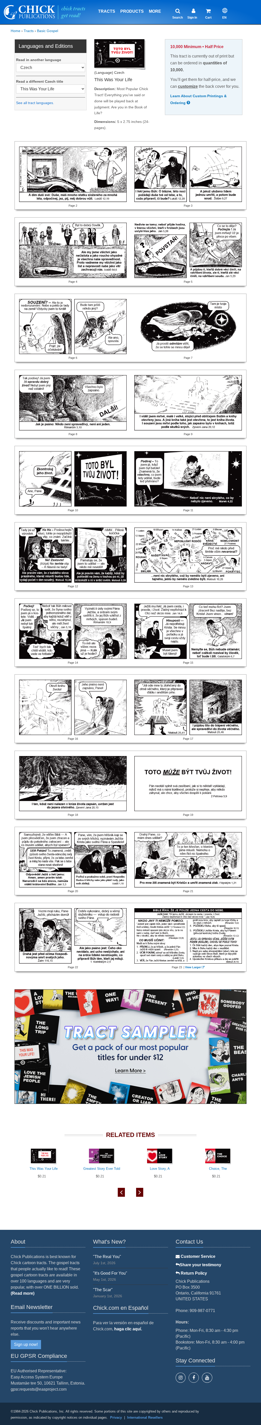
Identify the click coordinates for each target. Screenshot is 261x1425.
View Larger (193, 967)
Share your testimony (200, 1265)
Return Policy (193, 1273)
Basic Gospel (47, 31)
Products (132, 11)
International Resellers (145, 1417)
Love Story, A (160, 1169)
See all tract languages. (35, 103)
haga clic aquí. (128, 1329)
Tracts (106, 11)
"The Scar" (103, 1290)
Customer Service (197, 1256)
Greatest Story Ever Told (101, 1169)
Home (15, 31)
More (155, 11)
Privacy (116, 1417)
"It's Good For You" (110, 1273)
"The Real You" (107, 1257)
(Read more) (22, 1293)
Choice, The (218, 1169)
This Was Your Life (44, 1169)
